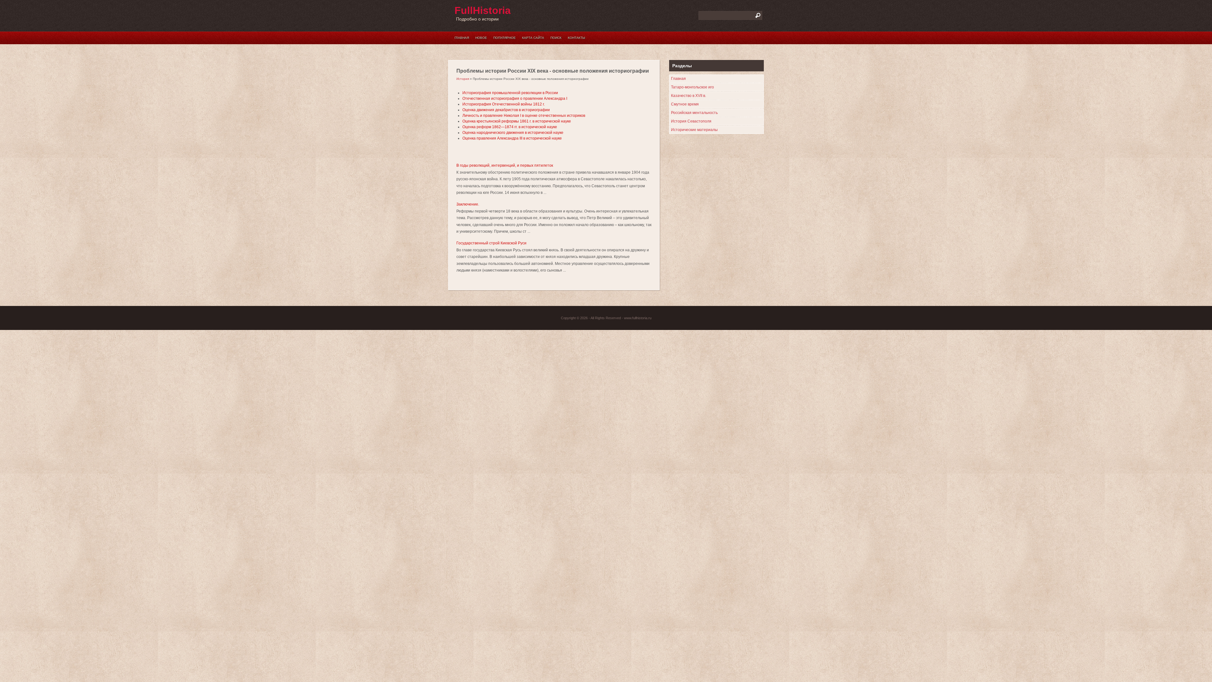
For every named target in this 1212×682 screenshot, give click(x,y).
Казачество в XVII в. (688, 95)
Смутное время (685, 104)
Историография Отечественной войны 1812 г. (503, 104)
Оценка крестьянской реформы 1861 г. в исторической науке (516, 121)
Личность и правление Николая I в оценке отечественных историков (523, 115)
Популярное (504, 37)
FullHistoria (482, 10)
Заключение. (467, 204)
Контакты (576, 37)
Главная (461, 37)
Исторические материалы (694, 130)
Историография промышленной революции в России (510, 93)
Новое (481, 37)
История (462, 79)
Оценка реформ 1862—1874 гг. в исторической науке (509, 127)
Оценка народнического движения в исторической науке (512, 132)
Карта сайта (533, 37)
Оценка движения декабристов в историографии (506, 110)
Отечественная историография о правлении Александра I (514, 98)
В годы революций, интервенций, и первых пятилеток (504, 165)
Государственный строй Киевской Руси (491, 243)
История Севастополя (691, 121)
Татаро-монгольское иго (692, 87)
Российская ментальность (694, 113)
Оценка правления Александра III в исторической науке (512, 138)
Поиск (555, 37)
